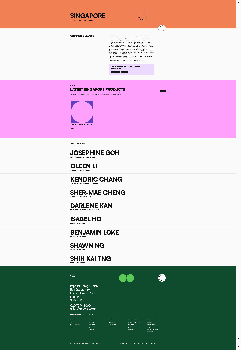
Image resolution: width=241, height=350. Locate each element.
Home (72, 7)
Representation (132, 320)
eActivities (72, 327)
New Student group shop (152, 329)
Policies (139, 343)
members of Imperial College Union (86, 20)
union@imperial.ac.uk (83, 308)
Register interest (116, 71)
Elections (130, 327)
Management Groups (132, 325)
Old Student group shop (152, 327)
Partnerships (150, 331)
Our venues (149, 322)
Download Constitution (142, 17)
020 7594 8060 (80, 305)
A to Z (82, 7)
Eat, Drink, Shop (151, 320)
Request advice (112, 322)
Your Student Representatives (134, 322)
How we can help (112, 324)
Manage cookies (152, 343)
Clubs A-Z (72, 322)
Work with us (92, 327)
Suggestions (130, 329)
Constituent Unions (132, 324)
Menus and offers (151, 324)
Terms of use (128, 343)
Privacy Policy (122, 343)
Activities (77, 7)
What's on (91, 329)
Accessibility (144, 343)
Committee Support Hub (75, 324)
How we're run (92, 324)
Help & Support (113, 320)
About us (91, 320)
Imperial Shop (150, 325)
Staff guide (111, 325)
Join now (125, 71)
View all (163, 91)
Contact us (91, 322)
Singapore (88, 7)
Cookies (134, 343)
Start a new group (74, 325)
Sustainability (92, 325)
